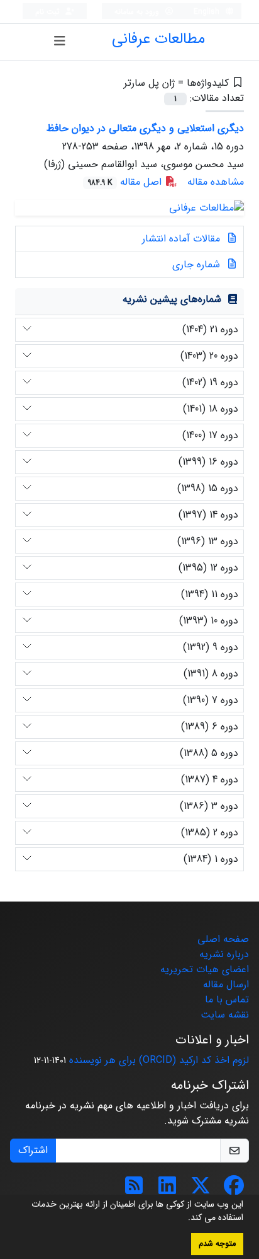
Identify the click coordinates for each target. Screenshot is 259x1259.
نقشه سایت (225, 1015)
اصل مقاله (126, 182)
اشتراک (33, 1150)
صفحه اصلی (223, 939)
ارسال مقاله (226, 984)
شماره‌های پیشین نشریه (172, 299)
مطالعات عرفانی (158, 39)
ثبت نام (48, 12)
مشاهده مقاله (215, 182)
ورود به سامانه (138, 12)
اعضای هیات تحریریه (204, 969)
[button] (183, 1219)
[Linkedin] (167, 1190)
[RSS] (134, 1190)
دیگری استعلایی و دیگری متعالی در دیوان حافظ (145, 128)
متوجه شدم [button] (217, 1244)
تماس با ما (227, 999)
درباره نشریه (224, 954)
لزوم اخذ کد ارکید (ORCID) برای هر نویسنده (159, 1060)
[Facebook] (234, 1190)
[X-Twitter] (200, 1190)
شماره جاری (197, 264)
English (208, 12)
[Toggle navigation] (59, 41)
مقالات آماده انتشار (182, 239)
